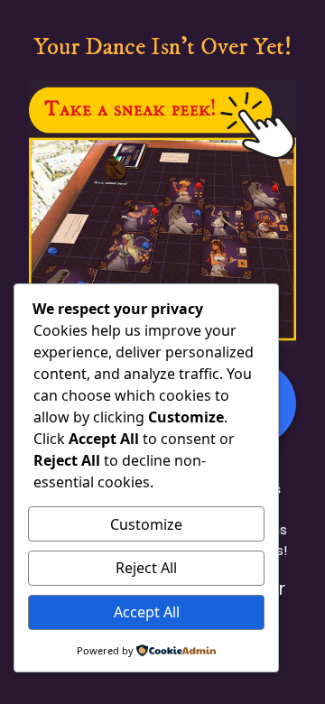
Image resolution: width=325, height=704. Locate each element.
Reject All (146, 568)
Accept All (147, 612)
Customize (146, 524)
